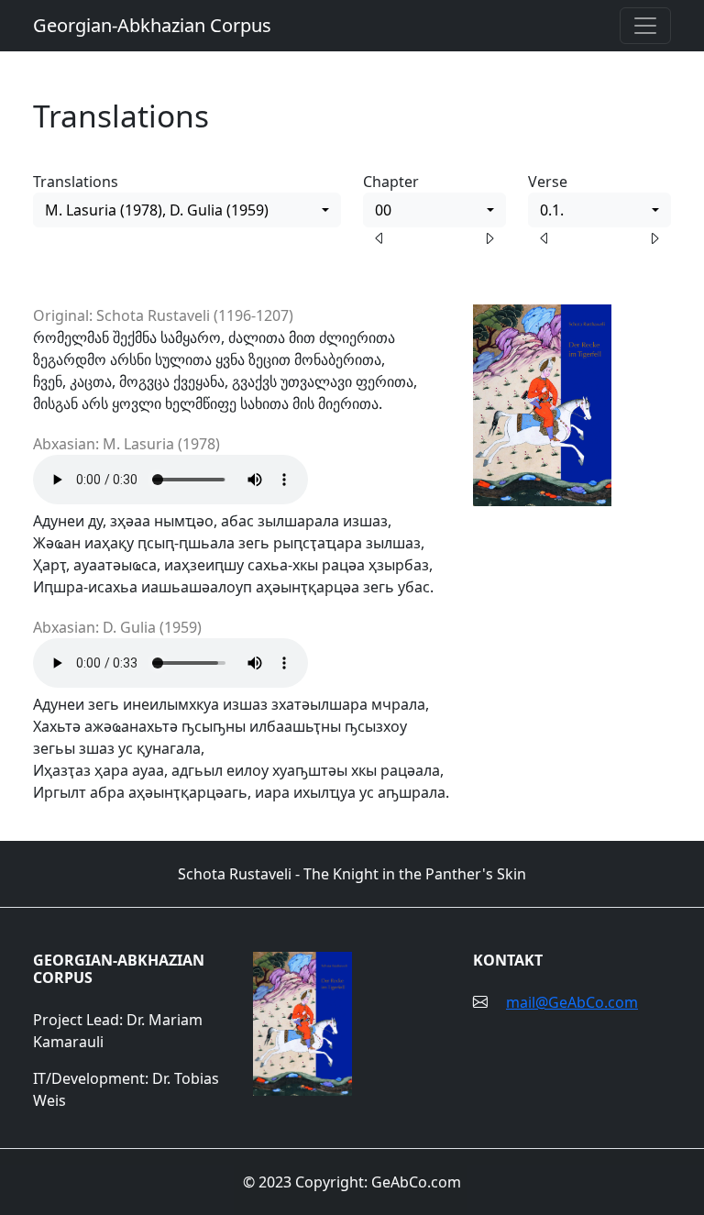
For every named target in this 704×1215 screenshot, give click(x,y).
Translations (75, 181)
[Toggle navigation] (645, 25)
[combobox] (187, 210)
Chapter (391, 181)
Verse (547, 181)
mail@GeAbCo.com (572, 1002)
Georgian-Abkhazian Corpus (152, 25)
